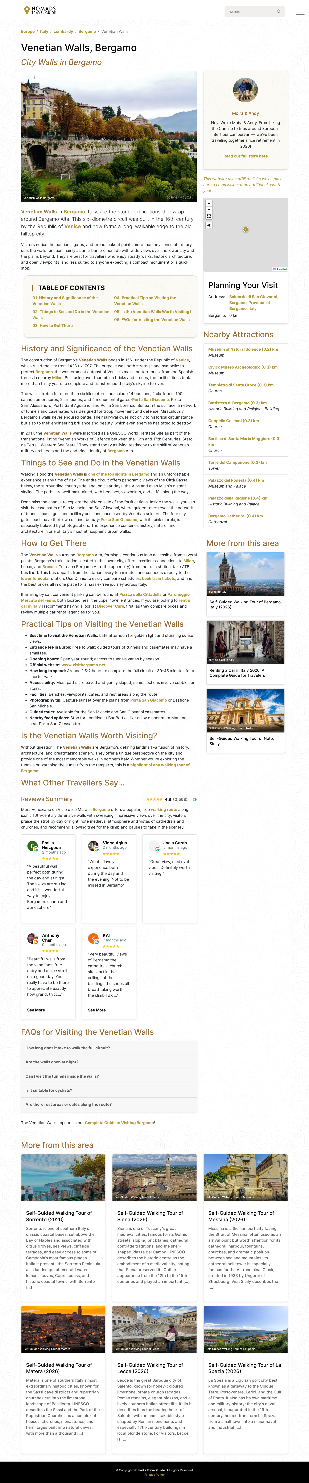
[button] (36, 1009)
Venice (72, 226)
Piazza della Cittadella (140, 594)
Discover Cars (110, 606)
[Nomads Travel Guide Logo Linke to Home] (40, 10)
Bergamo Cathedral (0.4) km (235, 516)
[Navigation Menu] (300, 13)
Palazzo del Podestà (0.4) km (236, 480)
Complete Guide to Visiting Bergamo (119, 1122)
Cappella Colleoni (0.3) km (233, 420)
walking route (164, 809)
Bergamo (87, 31)
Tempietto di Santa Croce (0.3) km (241, 385)
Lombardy (63, 31)
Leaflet (281, 269)
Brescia (49, 566)
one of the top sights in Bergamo (118, 474)
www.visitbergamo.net (84, 664)
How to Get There (56, 325)
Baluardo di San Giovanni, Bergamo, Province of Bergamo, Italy (254, 302)
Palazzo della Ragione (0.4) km (237, 498)
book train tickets (158, 578)
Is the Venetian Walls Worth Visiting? (156, 311)
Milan (57, 377)
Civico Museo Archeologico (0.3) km (243, 367)
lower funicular (35, 578)
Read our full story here (245, 156)
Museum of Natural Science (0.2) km (243, 349)
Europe (28, 31)
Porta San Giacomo (150, 399)
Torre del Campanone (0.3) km (237, 462)
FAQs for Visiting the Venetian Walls (155, 319)
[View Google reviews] (195, 799)
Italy (44, 31)
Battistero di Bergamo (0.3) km (237, 402)
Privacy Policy (154, 1474)
